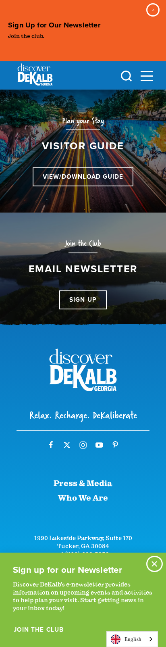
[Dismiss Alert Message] (153, 10)
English (132, 639)
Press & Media (83, 483)
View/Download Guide (83, 176)
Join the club (39, 630)
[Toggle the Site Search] (126, 75)
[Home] (35, 76)
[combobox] (132, 639)
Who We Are (83, 498)
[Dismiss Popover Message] (154, 564)
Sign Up (83, 299)
